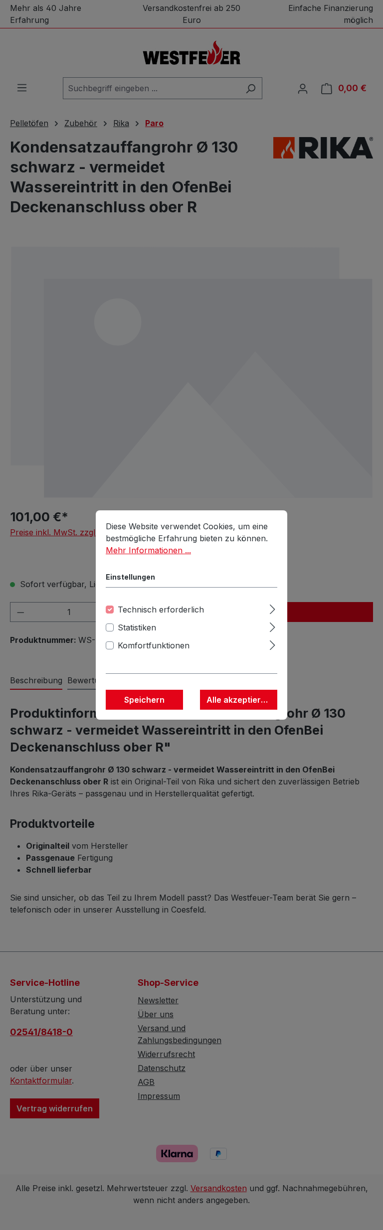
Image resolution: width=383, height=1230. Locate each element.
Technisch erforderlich (161, 610)
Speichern (144, 700)
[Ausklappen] (272, 608)
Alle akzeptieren (238, 700)
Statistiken (137, 627)
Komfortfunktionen (154, 645)
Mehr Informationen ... (148, 550)
